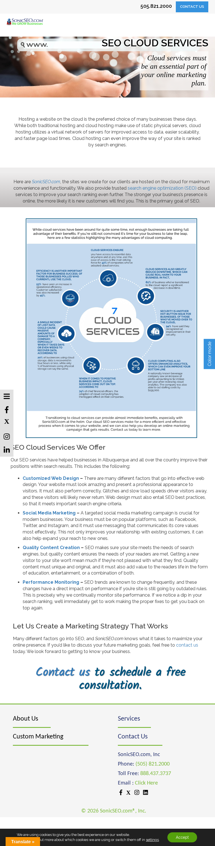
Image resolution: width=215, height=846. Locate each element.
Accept (182, 837)
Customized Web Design (51, 478)
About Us (25, 719)
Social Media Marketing (49, 513)
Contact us (63, 672)
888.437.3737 (155, 773)
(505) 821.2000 (152, 764)
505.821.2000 (156, 6)
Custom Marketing (38, 736)
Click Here (146, 783)
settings (152, 840)
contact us (187, 645)
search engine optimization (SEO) (162, 188)
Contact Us (192, 6)
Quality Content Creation (51, 547)
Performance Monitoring (51, 582)
